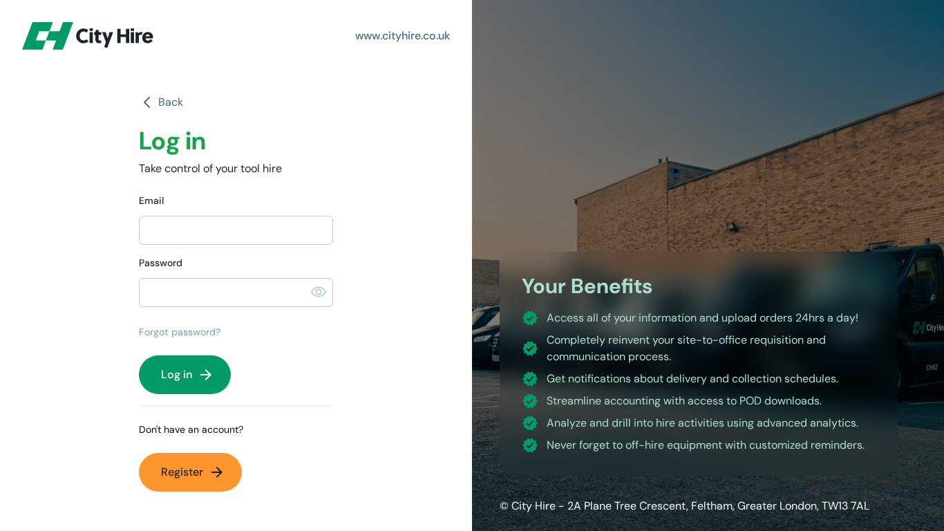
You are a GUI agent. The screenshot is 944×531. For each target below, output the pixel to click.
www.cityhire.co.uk (402, 35)
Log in (187, 374)
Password (160, 263)
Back (170, 102)
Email (151, 200)
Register (193, 472)
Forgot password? (179, 332)
